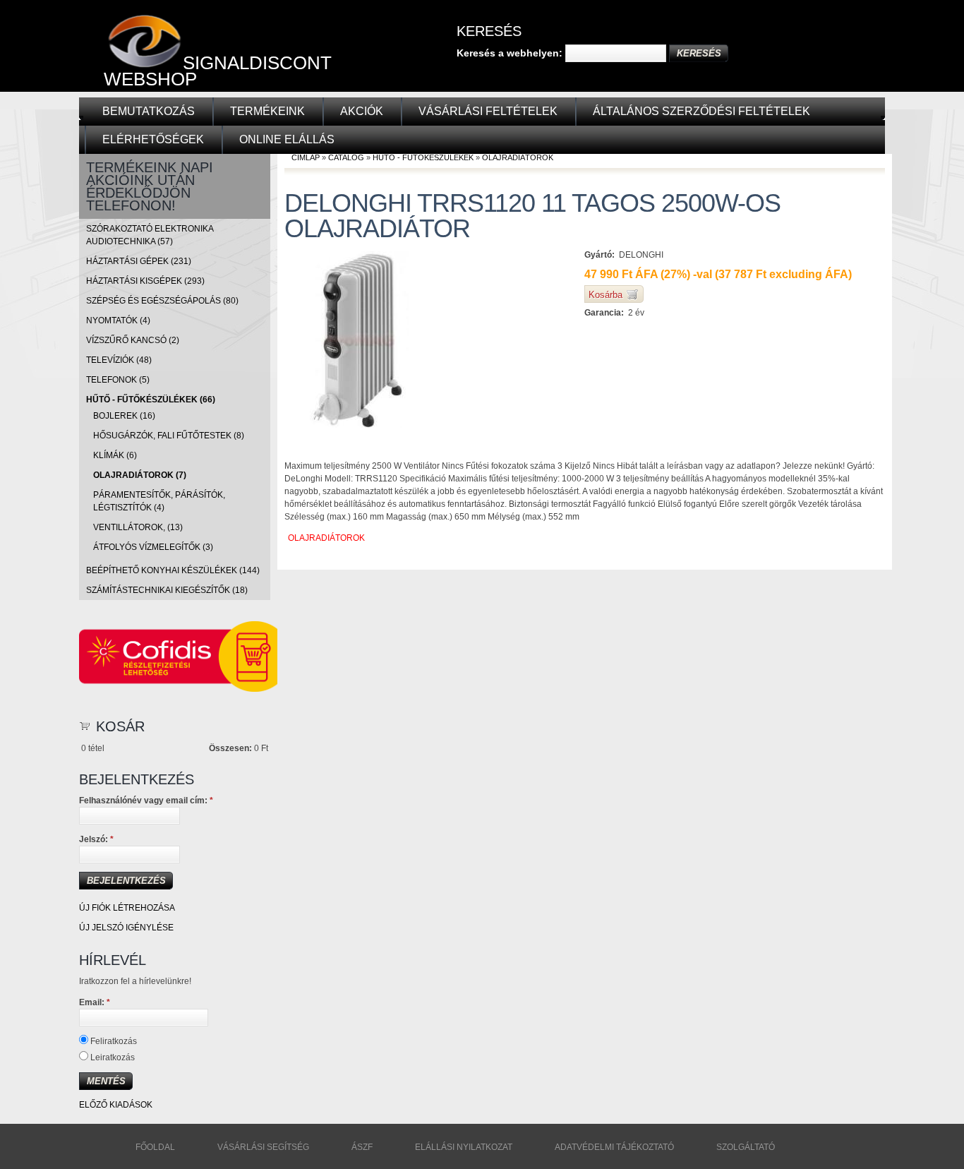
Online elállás (287, 139)
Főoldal (155, 1147)
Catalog (346, 157)
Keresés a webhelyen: (511, 53)
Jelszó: (96, 839)
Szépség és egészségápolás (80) (162, 301)
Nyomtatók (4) (118, 320)
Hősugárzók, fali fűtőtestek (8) (168, 435)
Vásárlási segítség (263, 1147)
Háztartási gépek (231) (138, 261)
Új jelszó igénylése (126, 928)
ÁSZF (362, 1147)
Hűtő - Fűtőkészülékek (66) (150, 399)
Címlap (305, 157)
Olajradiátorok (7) (139, 475)
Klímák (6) (115, 455)
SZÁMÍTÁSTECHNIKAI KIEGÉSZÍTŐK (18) (167, 590)
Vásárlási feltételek (488, 111)
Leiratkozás (111, 1057)
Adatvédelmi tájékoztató (614, 1147)
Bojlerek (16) (124, 416)
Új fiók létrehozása (127, 908)
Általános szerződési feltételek (701, 111)
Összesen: (230, 748)
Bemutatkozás (148, 111)
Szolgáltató (745, 1147)
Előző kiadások (115, 1105)
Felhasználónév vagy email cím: (146, 800)
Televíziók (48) (119, 360)
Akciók (361, 111)
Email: (94, 1002)
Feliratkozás (112, 1041)
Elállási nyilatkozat (463, 1147)
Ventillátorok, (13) (138, 527)
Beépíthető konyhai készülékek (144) (173, 570)
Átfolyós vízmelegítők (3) (153, 547)
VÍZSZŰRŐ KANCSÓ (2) (132, 340)
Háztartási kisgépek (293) (145, 281)
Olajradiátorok (517, 157)
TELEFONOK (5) (118, 380)
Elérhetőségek (153, 139)
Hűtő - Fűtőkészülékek (423, 157)
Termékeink (267, 111)
